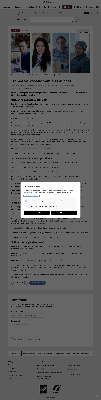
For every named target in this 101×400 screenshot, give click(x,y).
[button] (74, 201)
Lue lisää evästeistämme (31, 196)
